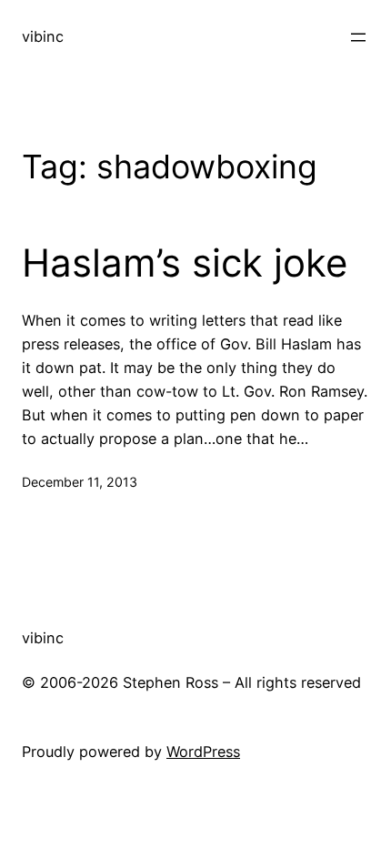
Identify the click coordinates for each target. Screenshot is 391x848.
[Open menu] (358, 37)
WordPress (203, 751)
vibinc (43, 36)
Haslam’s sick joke (184, 263)
